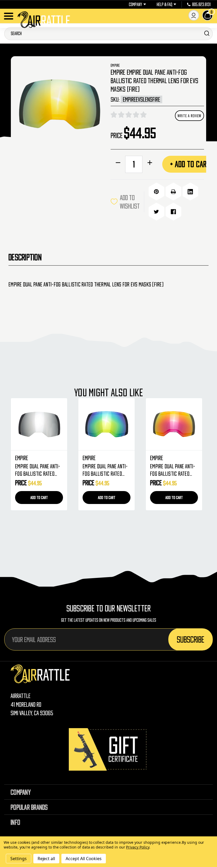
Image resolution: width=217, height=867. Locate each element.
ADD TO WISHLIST (130, 201)
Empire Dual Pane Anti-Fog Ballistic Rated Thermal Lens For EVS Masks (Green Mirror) (105, 470)
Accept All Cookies (84, 858)
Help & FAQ (164, 4)
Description (25, 257)
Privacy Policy (137, 847)
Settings (18, 858)
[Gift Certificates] (108, 749)
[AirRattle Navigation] (8, 16)
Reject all (46, 858)
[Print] (173, 192)
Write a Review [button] (189, 115)
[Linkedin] (190, 192)
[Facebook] (173, 212)
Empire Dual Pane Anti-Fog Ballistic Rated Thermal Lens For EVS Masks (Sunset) (172, 470)
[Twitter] (156, 212)
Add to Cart (39, 497)
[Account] (193, 15)
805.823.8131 (201, 4)
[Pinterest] (156, 192)
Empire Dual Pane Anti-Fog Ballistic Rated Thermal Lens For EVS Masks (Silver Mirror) (37, 470)
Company (135, 4)
